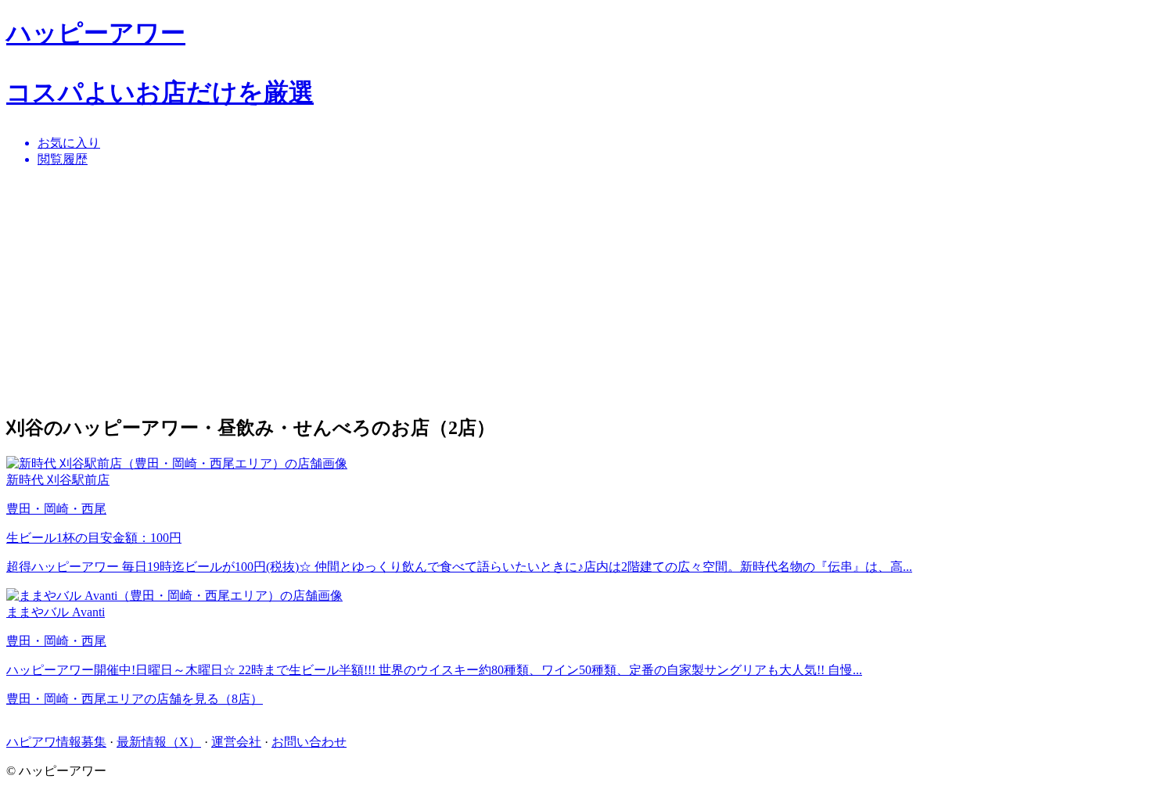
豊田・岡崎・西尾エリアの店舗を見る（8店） (134, 698)
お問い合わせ (309, 741)
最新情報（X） (159, 741)
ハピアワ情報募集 (56, 741)
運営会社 (236, 741)
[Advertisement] (475, 290)
